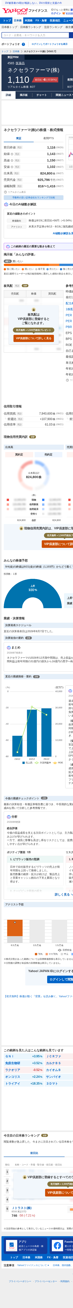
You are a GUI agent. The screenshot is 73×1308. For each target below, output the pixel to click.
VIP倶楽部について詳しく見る (33, 338)
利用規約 (64, 1281)
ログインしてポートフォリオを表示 (50, 44)
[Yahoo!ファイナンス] (25, 9)
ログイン (56, 13)
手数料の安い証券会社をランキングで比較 (33, 197)
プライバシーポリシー (20, 1281)
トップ (7, 20)
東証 (18, 138)
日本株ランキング (30, 27)
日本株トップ (9, 27)
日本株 (18, 20)
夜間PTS (48, 138)
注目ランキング (53, 27)
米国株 (29, 20)
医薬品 (20, 63)
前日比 (34, 1152)
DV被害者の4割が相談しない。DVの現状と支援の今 (33, 3)
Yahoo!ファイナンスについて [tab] (32, 1265)
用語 (19, 147)
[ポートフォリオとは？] (23, 44)
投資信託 (55, 20)
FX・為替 (41, 20)
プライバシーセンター (46, 1281)
